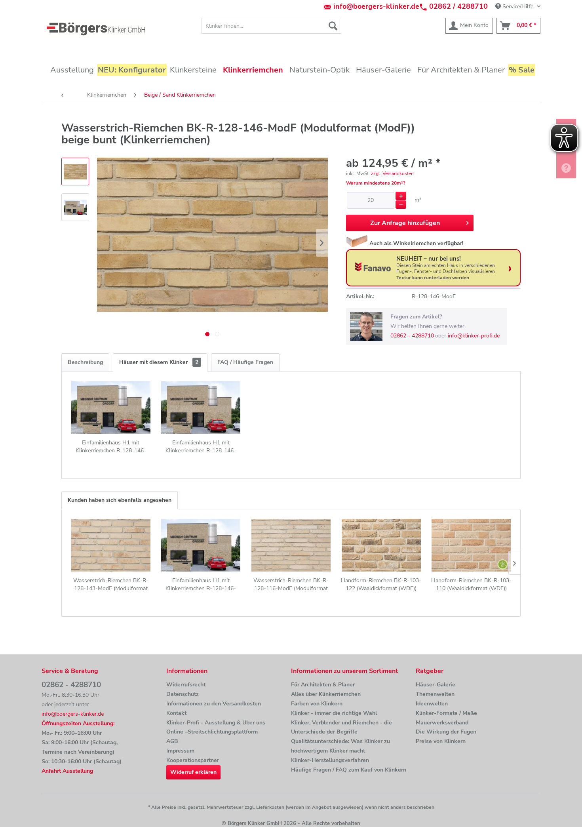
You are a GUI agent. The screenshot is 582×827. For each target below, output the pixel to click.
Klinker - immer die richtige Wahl (334, 713)
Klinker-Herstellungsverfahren (330, 760)
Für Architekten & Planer (323, 684)
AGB (172, 741)
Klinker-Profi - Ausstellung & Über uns (215, 722)
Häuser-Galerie (435, 684)
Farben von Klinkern (316, 703)
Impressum (180, 751)
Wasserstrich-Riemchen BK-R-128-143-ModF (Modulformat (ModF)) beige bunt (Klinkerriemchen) (110, 585)
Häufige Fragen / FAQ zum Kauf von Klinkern (348, 770)
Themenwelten (435, 694)
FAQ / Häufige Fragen (245, 362)
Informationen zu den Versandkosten (213, 703)
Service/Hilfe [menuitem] (518, 6)
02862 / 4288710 (458, 6)
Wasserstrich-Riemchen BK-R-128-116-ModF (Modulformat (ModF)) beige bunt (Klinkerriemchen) (291, 585)
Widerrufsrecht (185, 684)
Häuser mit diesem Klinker (158, 362)
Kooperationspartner (192, 760)
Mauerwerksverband (442, 722)
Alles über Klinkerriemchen (326, 694)
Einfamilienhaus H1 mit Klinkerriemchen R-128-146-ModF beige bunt (111, 447)
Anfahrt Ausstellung (67, 771)
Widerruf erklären (193, 772)
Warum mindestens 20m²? (375, 183)
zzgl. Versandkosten (392, 173)
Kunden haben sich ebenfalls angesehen (119, 500)
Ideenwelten (432, 703)
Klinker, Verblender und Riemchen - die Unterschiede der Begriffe (341, 727)
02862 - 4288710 (412, 335)
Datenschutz (182, 694)
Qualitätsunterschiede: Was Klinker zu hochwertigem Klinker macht (340, 746)
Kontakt (176, 713)
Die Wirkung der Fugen (446, 732)
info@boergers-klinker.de (376, 6)
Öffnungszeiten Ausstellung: (78, 723)
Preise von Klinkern (441, 741)
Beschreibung (85, 362)
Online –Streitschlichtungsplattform (212, 732)
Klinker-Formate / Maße (446, 713)
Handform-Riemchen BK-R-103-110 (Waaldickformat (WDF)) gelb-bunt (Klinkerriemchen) (471, 585)
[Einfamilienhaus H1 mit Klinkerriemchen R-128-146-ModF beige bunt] (111, 407)
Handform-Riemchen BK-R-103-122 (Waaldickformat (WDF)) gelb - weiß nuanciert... (381, 585)
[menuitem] (271, 26)
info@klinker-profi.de (474, 335)
